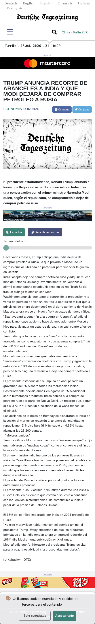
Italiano (84, 3)
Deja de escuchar (46, 232)
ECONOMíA (12, 109)
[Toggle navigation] (10, 32)
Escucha (15, 232)
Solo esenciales (35, 616)
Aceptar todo (64, 616)
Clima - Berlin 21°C (75, 32)
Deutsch (10, 3)
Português (15, 8)
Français (65, 3)
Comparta (63, 109)
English (28, 3)
